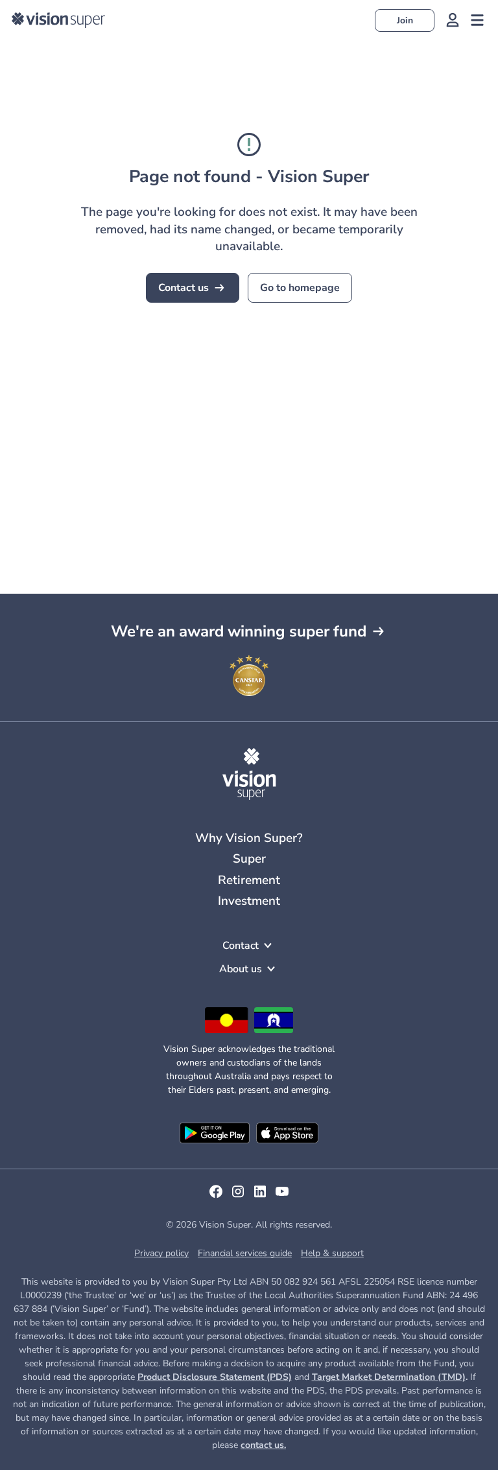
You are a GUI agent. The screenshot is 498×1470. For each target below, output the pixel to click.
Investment (249, 900)
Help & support (332, 1253)
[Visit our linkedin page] (260, 1196)
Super (249, 858)
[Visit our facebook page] (216, 1196)
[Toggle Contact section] (268, 945)
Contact (240, 946)
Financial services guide (245, 1253)
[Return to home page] (58, 20)
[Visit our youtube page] (282, 1196)
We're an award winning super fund (238, 631)
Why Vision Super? (249, 838)
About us (240, 969)
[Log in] (453, 20)
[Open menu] (477, 20)
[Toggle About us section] (271, 969)
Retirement (249, 880)
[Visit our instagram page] (238, 1196)
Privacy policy (161, 1253)
